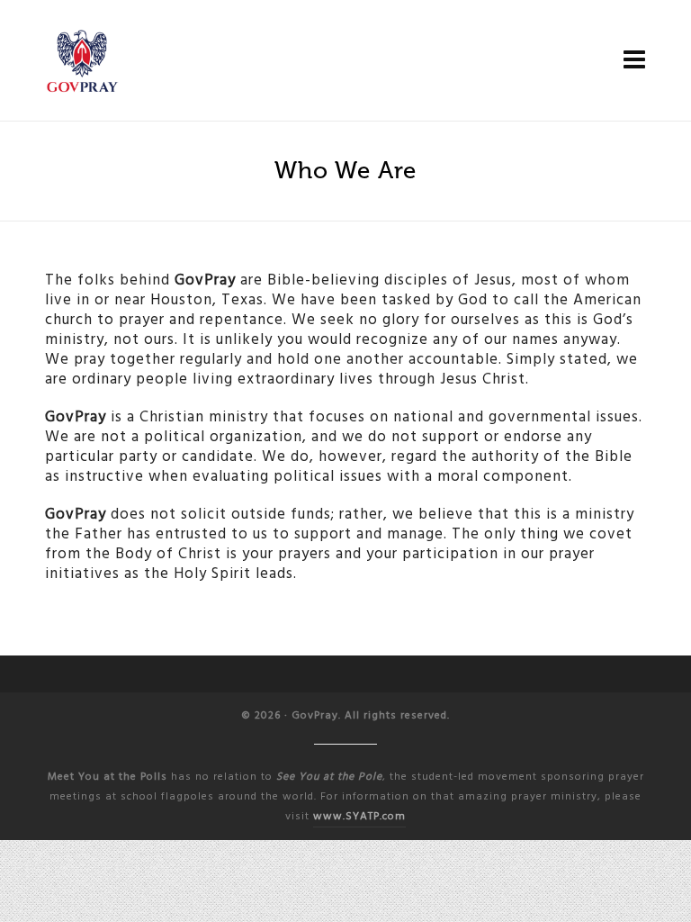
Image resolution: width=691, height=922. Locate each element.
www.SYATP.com (359, 816)
